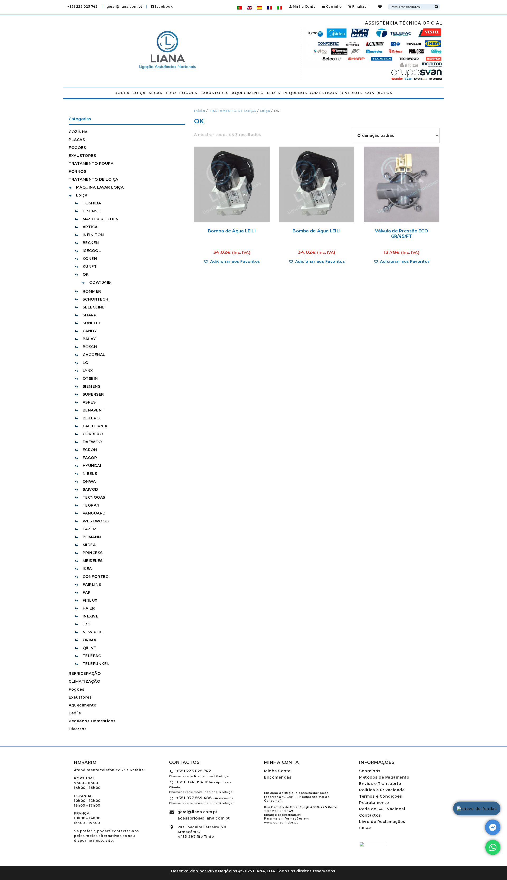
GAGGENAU (94, 354)
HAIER (89, 608)
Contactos (378, 93)
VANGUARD (94, 513)
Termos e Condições (380, 796)
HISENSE (91, 211)
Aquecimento (248, 93)
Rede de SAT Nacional (382, 809)
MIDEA (89, 544)
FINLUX (90, 600)
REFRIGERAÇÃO (85, 673)
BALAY (89, 338)
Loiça (139, 93)
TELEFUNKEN (96, 663)
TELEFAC (92, 655)
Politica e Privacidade (382, 790)
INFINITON (93, 234)
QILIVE (89, 647)
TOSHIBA (92, 203)
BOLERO (91, 418)
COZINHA (78, 131)
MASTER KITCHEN (101, 219)
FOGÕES (77, 147)
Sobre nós (370, 771)
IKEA (87, 568)
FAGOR (90, 457)
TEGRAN (91, 505)
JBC (86, 624)
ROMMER (92, 291)
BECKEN (91, 242)
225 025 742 (193, 771)
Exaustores (214, 93)
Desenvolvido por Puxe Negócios (204, 871)
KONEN (90, 258)
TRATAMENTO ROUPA (91, 163)
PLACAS (77, 139)
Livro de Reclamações (382, 821)
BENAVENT (94, 410)
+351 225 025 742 (82, 6)
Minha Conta (304, 6)
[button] (232, 261)
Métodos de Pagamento (384, 777)
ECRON (90, 449)
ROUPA (122, 93)
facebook (163, 6)
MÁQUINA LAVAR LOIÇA (100, 187)
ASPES (89, 402)
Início (199, 111)
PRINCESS (93, 552)
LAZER (89, 529)
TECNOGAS (94, 497)
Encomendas (277, 777)
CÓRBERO (93, 434)
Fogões (188, 93)
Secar (156, 93)
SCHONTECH (96, 299)
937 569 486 (194, 797)
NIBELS (90, 473)
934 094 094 (194, 782)
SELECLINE (94, 307)
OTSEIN (90, 378)
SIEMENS (92, 386)
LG (85, 362)
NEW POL (92, 632)
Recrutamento (374, 802)
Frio (171, 93)
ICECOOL (92, 250)
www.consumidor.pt (281, 822)
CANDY (90, 331)
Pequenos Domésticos (310, 93)
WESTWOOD (96, 521)
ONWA (89, 481)
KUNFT (90, 266)
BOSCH (90, 346)
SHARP (90, 315)
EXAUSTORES (82, 155)
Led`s (273, 93)
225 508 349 (282, 811)
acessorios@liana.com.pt (203, 818)
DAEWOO (92, 441)
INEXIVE (90, 616)
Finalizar (359, 6)
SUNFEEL (92, 323)
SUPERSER (93, 394)
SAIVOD (90, 489)
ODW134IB (100, 282)
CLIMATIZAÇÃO (84, 681)
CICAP (365, 828)
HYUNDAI (92, 465)
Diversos (351, 93)
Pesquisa (436, 6)
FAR (87, 592)
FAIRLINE (92, 584)
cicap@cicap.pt (288, 815)
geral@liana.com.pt (124, 6)
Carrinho (333, 6)
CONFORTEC (96, 576)
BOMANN (92, 537)
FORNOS (77, 171)
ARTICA (90, 226)
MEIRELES (93, 560)
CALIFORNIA (95, 426)
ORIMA (89, 640)
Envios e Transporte (380, 783)
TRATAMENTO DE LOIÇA (232, 111)
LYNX (88, 370)
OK (86, 274)
